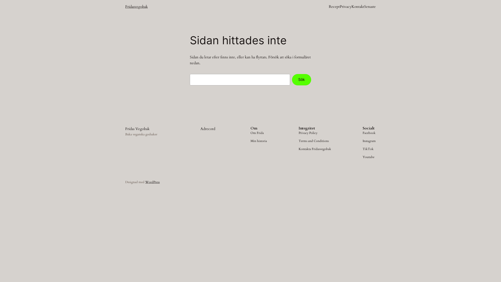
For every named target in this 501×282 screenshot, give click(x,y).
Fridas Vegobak (137, 128)
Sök (301, 79)
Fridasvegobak (136, 6)
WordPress (152, 182)
